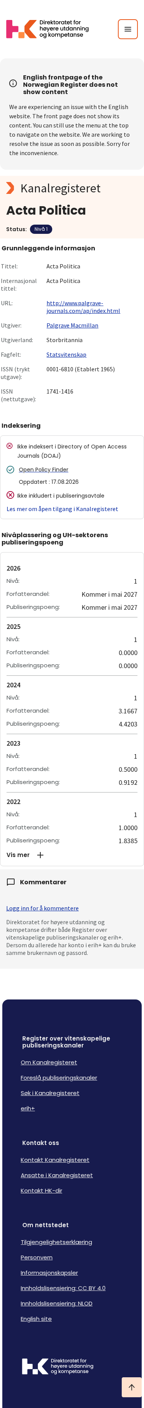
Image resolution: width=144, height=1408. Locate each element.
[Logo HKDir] (72, 1367)
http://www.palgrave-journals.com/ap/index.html (83, 306)
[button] (72, 855)
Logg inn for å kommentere (42, 908)
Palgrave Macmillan (72, 325)
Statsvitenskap (66, 354)
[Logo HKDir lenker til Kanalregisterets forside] (52, 29)
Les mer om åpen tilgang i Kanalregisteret (62, 509)
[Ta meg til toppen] (132, 1387)
